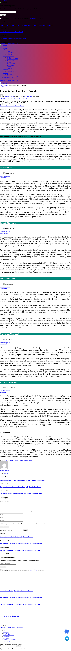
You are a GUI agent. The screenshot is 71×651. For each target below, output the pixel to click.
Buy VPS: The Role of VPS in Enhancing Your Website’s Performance (20, 550)
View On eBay (4, 177)
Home (5, 48)
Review (5, 73)
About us (5, 632)
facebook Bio (10, 65)
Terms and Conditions (9, 639)
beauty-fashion (11, 63)
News (5, 49)
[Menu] (0, 82)
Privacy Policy (33, 18)
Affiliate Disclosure (8, 635)
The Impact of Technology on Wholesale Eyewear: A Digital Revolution (21, 543)
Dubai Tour (10, 68)
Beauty (9, 62)
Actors (9, 57)
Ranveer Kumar (9, 96)
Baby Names (10, 60)
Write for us (6, 641)
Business (6, 70)
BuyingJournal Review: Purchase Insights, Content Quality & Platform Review (23, 480)
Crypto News (10, 52)
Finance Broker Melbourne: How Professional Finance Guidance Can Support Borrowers (26, 25)
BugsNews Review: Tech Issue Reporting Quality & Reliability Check (20, 487)
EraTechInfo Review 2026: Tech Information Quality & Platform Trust (21, 493)
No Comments (28, 96)
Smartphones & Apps (13, 76)
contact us (6, 633)
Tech (8, 51)
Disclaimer (6, 638)
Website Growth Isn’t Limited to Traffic (11, 32)
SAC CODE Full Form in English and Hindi (13, 38)
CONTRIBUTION (8, 77)
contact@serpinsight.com (11, 616)
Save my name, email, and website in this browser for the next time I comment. (23, 524)
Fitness (9, 66)
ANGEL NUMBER (12, 59)
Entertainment (8, 56)
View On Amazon (5, 176)
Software (9, 74)
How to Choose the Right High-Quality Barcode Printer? (16, 537)
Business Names (11, 71)
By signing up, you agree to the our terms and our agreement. (23, 18)
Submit (19, 645)
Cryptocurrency (11, 54)
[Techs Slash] (4, 45)
